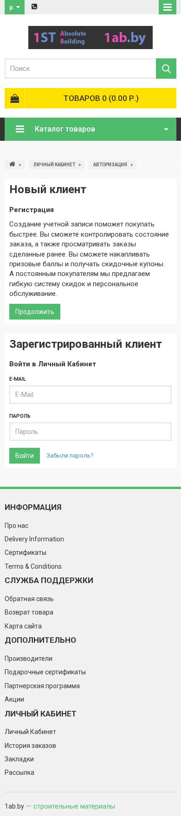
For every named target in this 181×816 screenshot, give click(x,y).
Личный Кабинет (54, 164)
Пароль (20, 416)
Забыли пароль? (70, 455)
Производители (28, 658)
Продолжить (34, 311)
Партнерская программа (42, 686)
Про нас (16, 525)
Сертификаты (25, 552)
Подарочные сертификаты (45, 672)
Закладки (19, 759)
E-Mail (17, 379)
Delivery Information (34, 539)
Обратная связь (29, 599)
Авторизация (110, 164)
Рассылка (19, 772)
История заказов (30, 745)
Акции (14, 699)
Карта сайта (23, 626)
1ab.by (14, 806)
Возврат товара (29, 612)
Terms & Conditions (33, 566)
